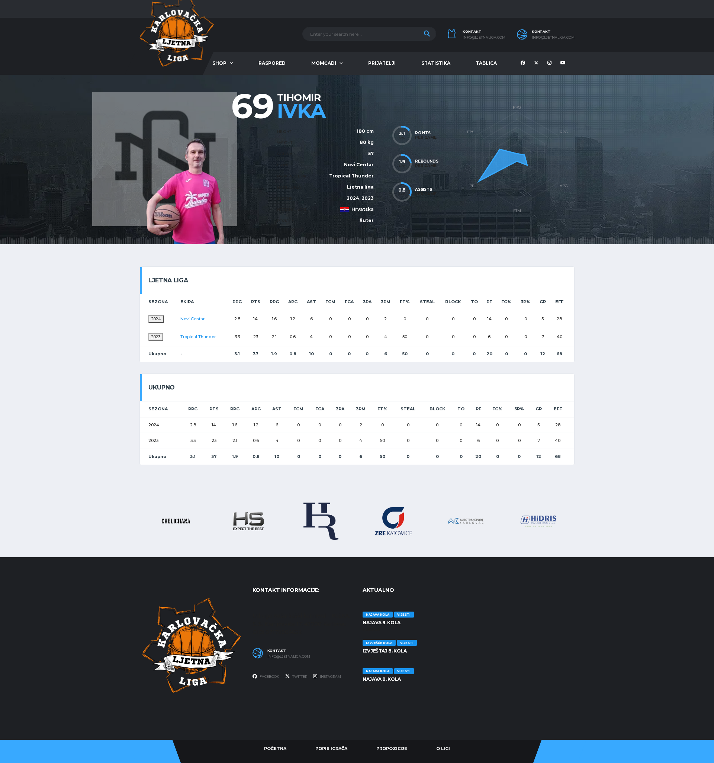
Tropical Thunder (351, 176)
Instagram (330, 676)
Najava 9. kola (382, 622)
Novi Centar (359, 164)
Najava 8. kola (382, 679)
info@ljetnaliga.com (484, 37)
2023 (155, 336)
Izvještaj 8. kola (385, 651)
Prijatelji (382, 63)
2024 (156, 318)
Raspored (272, 63)
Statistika (435, 63)
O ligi (443, 748)
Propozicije (391, 748)
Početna (275, 748)
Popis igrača (331, 748)
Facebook (269, 676)
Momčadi (323, 63)
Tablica (486, 63)
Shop (219, 63)
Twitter (299, 676)
